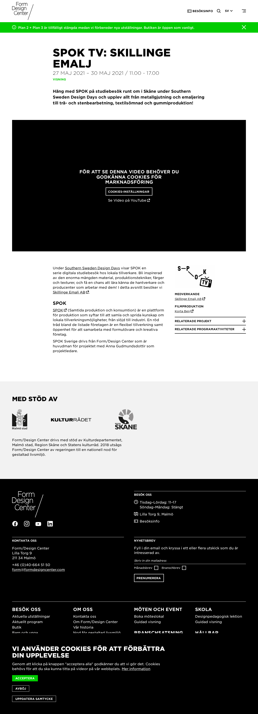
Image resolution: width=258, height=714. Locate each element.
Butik (16, 627)
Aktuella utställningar (31, 616)
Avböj (20, 688)
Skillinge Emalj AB (69, 292)
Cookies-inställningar (128, 191)
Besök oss (26, 609)
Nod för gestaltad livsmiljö (97, 633)
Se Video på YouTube (127, 200)
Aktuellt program (27, 622)
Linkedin (50, 524)
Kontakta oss (84, 616)
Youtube (38, 524)
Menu (244, 11)
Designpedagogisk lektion (218, 616)
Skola (203, 609)
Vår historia (83, 627)
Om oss (83, 609)
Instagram (26, 524)
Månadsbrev (143, 567)
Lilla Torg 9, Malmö (156, 514)
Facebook (15, 524)
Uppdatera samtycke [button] (34, 698)
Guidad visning (147, 622)
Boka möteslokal (149, 616)
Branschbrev (171, 567)
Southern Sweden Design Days (92, 268)
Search (219, 11)
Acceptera (25, 678)
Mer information (136, 669)
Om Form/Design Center (95, 622)
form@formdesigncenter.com (38, 569)
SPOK (58, 310)
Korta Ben (182, 311)
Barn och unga (25, 633)
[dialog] (129, 673)
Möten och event (158, 609)
